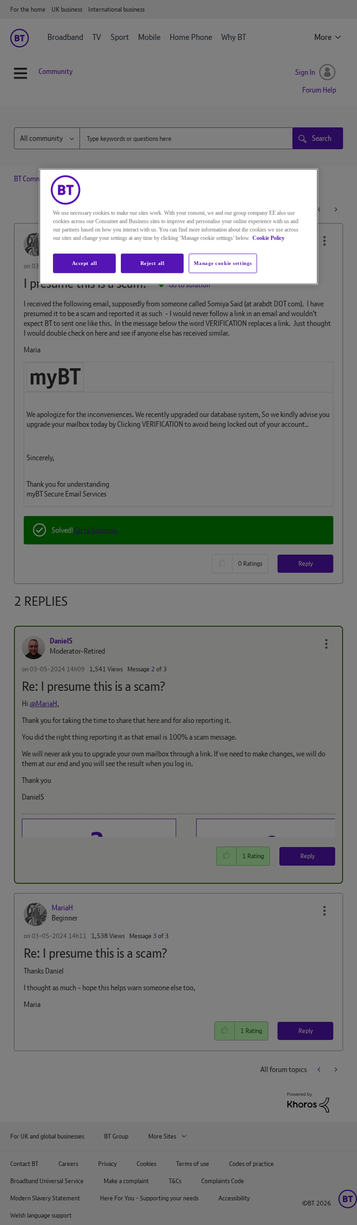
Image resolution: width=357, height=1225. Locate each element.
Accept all (84, 263)
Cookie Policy (268, 238)
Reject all (152, 263)
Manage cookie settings (223, 263)
